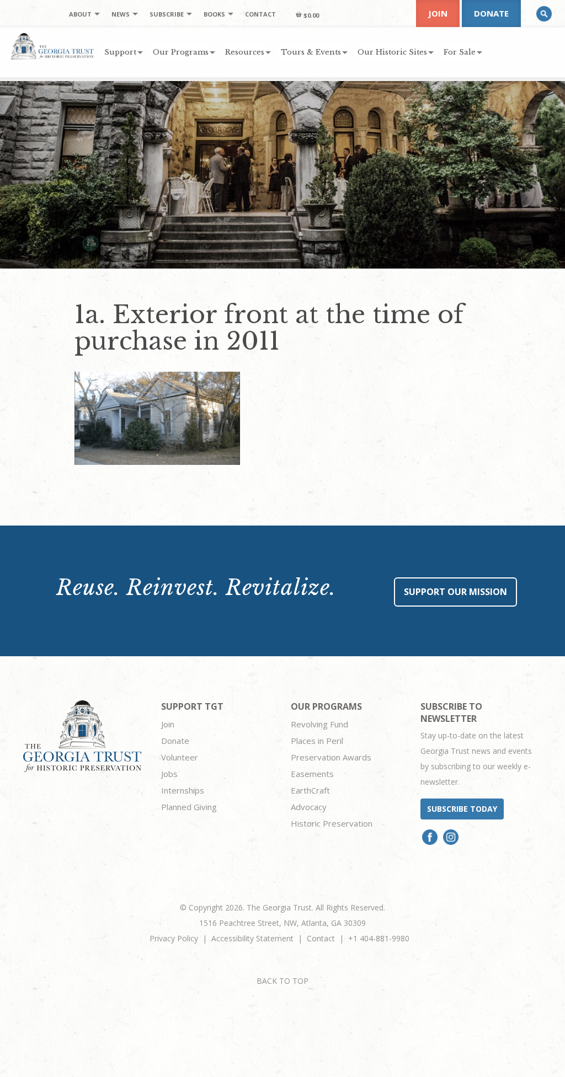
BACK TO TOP (282, 981)
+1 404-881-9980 (378, 938)
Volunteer (179, 757)
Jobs (169, 773)
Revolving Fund (319, 724)
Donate (491, 13)
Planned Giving (189, 806)
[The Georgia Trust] (52, 46)
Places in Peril (317, 740)
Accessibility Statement (252, 938)
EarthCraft (310, 790)
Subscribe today (462, 808)
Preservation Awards (331, 757)
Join (437, 13)
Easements (312, 773)
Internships (182, 790)
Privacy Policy (174, 938)
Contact (321, 938)
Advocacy (309, 806)
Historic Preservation (331, 823)
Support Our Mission (455, 592)
